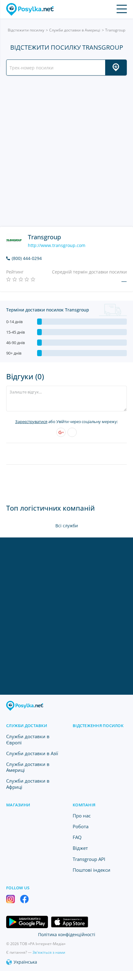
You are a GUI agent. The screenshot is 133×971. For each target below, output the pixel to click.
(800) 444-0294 (27, 258)
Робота (80, 826)
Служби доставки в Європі (27, 739)
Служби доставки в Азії (32, 753)
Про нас (82, 816)
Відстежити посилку (26, 30)
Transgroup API (89, 859)
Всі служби (66, 525)
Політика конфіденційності (66, 934)
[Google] (61, 432)
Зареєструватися (31, 421)
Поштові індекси (91, 870)
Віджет (80, 848)
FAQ (77, 837)
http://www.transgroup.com (56, 245)
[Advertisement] (66, 151)
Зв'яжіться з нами (48, 952)
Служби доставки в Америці (74, 30)
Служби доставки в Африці (27, 784)
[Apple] (72, 432)
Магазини (18, 805)
